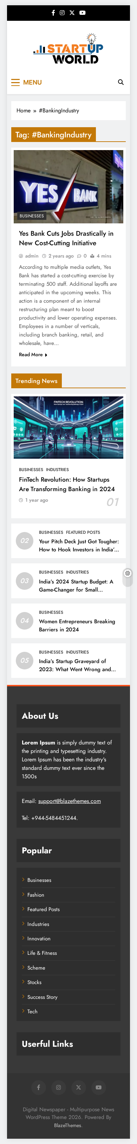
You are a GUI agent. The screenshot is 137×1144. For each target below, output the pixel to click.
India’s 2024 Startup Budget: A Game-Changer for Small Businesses (76, 590)
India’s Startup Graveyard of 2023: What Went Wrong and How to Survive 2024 (75, 669)
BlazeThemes (67, 1125)
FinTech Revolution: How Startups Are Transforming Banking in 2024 (67, 484)
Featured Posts (83, 532)
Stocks (34, 982)
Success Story (42, 997)
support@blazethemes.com (69, 801)
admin (32, 255)
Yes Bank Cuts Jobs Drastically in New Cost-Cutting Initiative (66, 238)
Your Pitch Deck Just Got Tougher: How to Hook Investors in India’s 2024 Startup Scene (79, 550)
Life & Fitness (42, 953)
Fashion (35, 895)
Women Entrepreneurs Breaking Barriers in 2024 (77, 625)
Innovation (39, 938)
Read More (31, 354)
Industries (57, 469)
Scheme (36, 968)
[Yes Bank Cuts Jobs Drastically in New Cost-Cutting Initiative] (68, 186)
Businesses (32, 216)
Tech (32, 1011)
